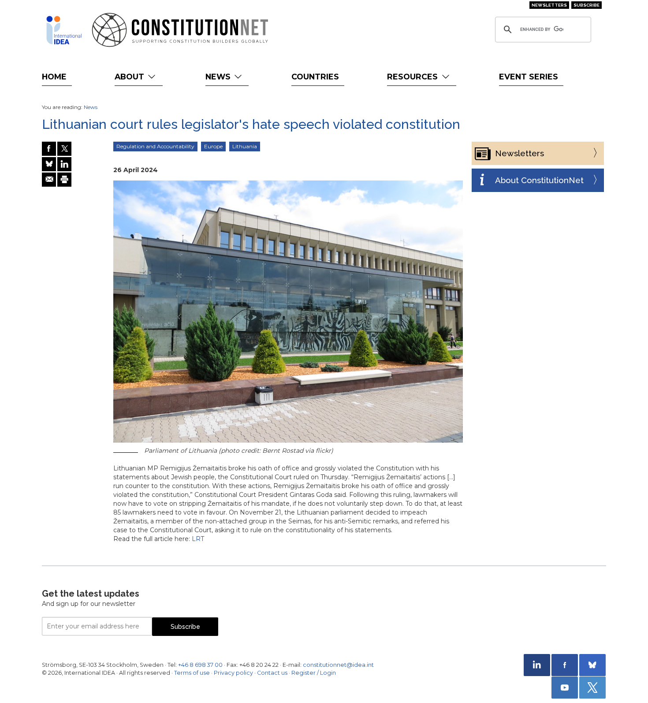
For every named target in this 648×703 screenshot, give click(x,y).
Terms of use (192, 672)
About (130, 76)
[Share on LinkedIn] (64, 164)
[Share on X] (64, 149)
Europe (213, 146)
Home (54, 76)
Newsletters (549, 5)
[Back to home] (64, 30)
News (219, 76)
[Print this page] (64, 180)
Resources (413, 76)
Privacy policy (233, 672)
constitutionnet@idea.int (338, 665)
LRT (198, 539)
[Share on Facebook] (49, 149)
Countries (315, 76)
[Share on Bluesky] (49, 164)
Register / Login (313, 672)
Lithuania (244, 146)
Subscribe (587, 5)
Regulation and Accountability (155, 146)
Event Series (528, 76)
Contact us (272, 672)
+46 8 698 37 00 (200, 665)
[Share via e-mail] (49, 180)
